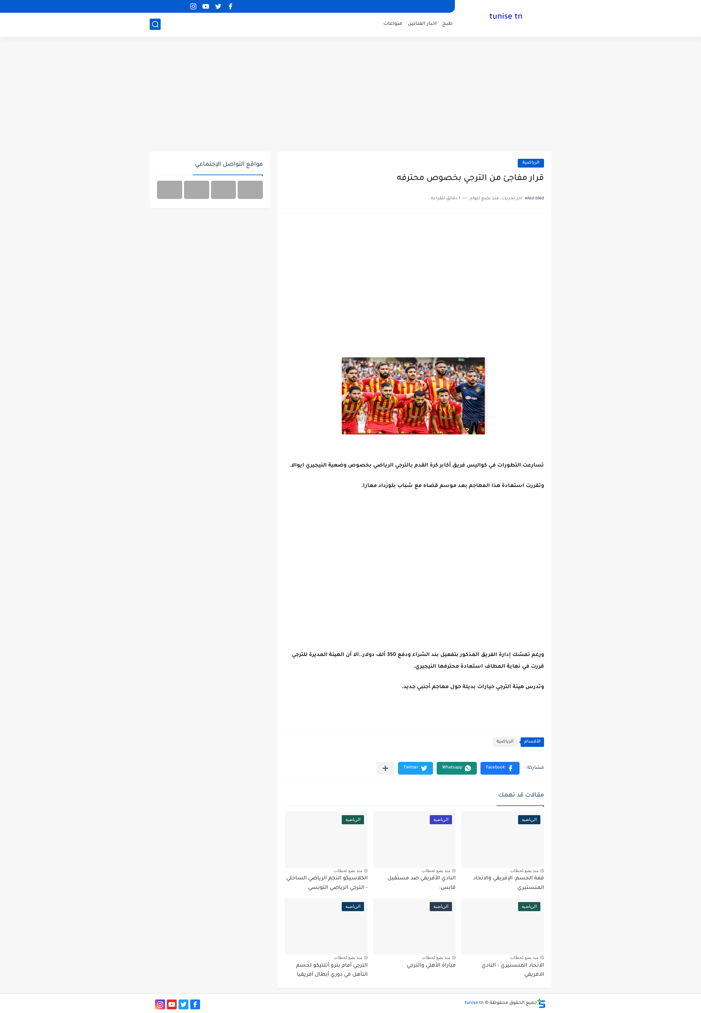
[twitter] (218, 6)
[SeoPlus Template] (541, 1003)
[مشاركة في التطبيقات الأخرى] (385, 768)
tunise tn (505, 17)
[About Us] (223, 190)
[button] (500, 768)
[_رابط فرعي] (168, 6)
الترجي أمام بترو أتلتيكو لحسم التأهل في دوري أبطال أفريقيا (332, 970)
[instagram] (193, 6)
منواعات (392, 24)
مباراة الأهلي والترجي (431, 966)
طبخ (447, 24)
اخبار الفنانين (422, 24)
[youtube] (205, 6)
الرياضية (530, 163)
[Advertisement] (350, 95)
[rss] (180, 6)
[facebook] (230, 6)
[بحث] (155, 24)
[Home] (250, 190)
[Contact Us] (196, 190)
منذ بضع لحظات (524, 870)
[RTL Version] (169, 190)
